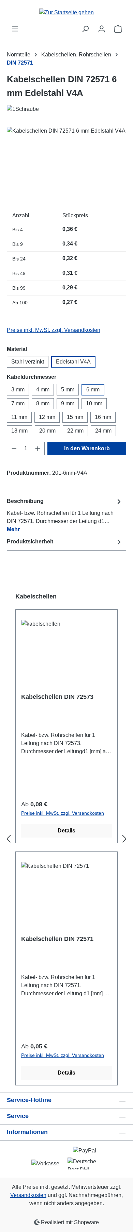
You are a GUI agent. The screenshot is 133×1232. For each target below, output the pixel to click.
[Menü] (15, 29)
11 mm (19, 417)
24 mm (103, 431)
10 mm (94, 403)
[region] (66, 165)
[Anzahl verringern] (14, 448)
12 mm (47, 417)
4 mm (42, 389)
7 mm (18, 403)
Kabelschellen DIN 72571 (57, 938)
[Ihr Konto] (101, 29)
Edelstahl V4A (73, 362)
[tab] (65, 515)
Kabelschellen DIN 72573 (57, 696)
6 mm (93, 389)
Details (66, 830)
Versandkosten (28, 1195)
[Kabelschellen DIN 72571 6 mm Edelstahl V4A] (66, 165)
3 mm (18, 389)
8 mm (42, 403)
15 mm (75, 417)
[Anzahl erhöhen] (38, 448)
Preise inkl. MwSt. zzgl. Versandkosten (53, 330)
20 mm (47, 431)
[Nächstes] (124, 839)
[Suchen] (85, 29)
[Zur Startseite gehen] (66, 12)
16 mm (103, 417)
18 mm (19, 431)
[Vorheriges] (8, 839)
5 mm (67, 389)
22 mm (75, 431)
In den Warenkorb (87, 448)
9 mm (67, 403)
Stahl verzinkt (27, 362)
